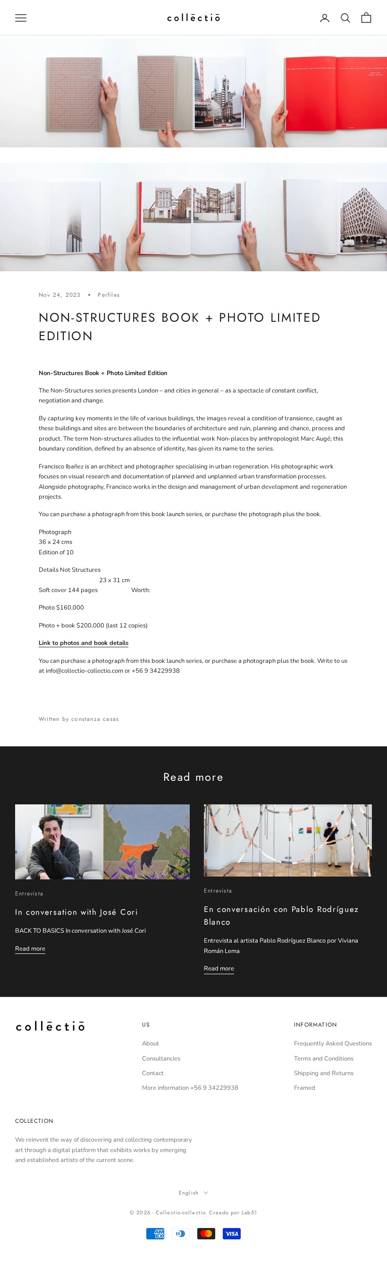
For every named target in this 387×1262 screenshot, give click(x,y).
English (189, 1192)
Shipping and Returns (323, 1073)
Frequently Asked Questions (333, 1043)
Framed (304, 1088)
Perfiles (109, 295)
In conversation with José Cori (76, 912)
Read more (30, 948)
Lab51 (249, 1212)
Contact (153, 1073)
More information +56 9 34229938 (190, 1088)
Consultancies (161, 1058)
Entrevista (29, 893)
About (150, 1043)
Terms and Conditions (323, 1058)
